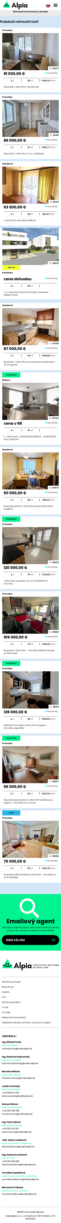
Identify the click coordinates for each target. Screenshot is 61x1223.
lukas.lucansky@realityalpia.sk (17, 1095)
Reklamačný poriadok (14, 1017)
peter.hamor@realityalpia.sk (16, 1131)
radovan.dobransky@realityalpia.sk (20, 1063)
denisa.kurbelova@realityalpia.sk (19, 1164)
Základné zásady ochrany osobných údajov (26, 1022)
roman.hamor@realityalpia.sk (17, 1113)
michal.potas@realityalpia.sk (17, 1048)
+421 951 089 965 (10, 1161)
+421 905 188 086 (10, 1110)
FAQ (4, 997)
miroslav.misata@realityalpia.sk (18, 1077)
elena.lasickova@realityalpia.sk (18, 1146)
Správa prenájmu (11, 1002)
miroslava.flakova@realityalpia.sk (19, 1193)
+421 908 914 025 (10, 1092)
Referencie (8, 987)
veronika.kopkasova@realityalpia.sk (20, 1179)
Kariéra (6, 992)
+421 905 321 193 (10, 1128)
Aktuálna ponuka (11, 981)
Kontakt (6, 1012)
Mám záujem (15, 940)
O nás (5, 1007)
